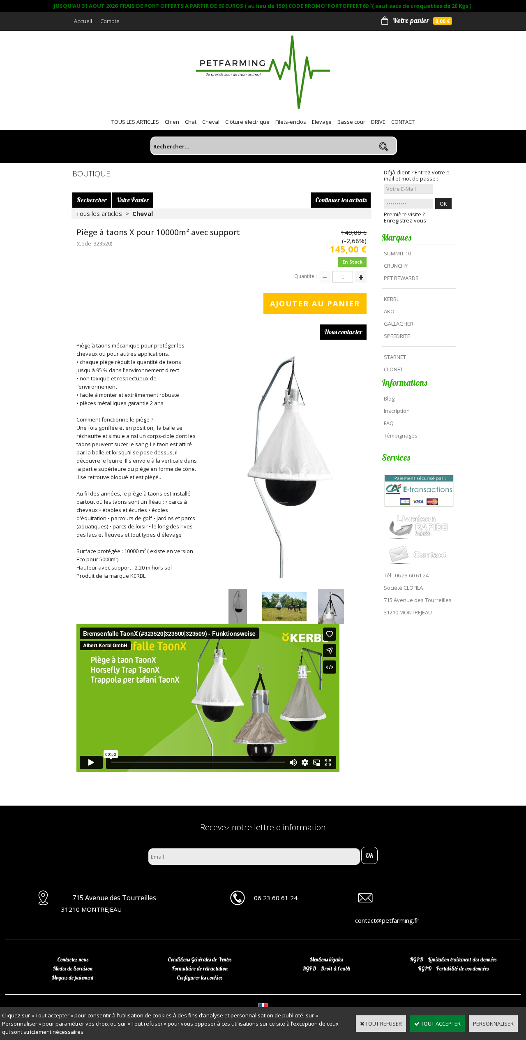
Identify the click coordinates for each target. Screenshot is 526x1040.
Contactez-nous (72, 959)
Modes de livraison (72, 968)
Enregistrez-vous (405, 221)
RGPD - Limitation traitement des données (453, 959)
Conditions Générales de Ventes (199, 959)
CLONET (393, 369)
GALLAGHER (398, 323)
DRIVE (378, 121)
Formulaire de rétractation (200, 968)
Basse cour (351, 121)
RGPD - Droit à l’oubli (326, 968)
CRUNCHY (396, 265)
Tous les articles (99, 213)
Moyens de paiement (73, 977)
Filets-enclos (290, 121)
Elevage (322, 121)
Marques (396, 237)
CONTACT (403, 121)
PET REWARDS (401, 278)
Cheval (210, 121)
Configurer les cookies (199, 977)
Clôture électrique (247, 121)
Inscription (397, 411)
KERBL (391, 299)
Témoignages (401, 435)
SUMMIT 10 (397, 253)
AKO (389, 311)
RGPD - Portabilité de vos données (453, 968)
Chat (190, 121)
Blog (389, 398)
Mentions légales (326, 959)
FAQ (389, 423)
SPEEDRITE (397, 336)
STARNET (395, 357)
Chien (172, 121)
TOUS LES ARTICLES (135, 121)
